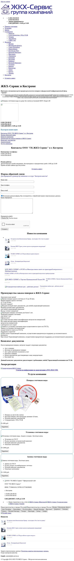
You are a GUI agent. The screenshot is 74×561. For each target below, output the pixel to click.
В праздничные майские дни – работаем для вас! (51, 286)
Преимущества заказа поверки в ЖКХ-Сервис (16, 138)
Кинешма (11, 57)
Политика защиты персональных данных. (35, 551)
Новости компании (7, 137)
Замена (7, 30)
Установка (8, 28)
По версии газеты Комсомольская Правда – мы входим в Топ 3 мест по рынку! (30, 239)
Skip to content (5, 1)
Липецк (11, 73)
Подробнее (5, 426)
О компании (9, 31)
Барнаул (11, 66)
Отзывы (11, 37)
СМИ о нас (12, 40)
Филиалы (8, 42)
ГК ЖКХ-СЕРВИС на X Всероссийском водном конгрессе (25, 254)
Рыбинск (11, 61)
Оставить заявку (10, 78)
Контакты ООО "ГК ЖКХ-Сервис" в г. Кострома (17, 133)
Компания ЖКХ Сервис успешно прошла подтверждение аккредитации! (28, 246)
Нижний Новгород (14, 52)
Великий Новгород (14, 63)
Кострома (11, 59)
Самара (44, 511)
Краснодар (12, 68)
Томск (10, 70)
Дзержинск (12, 56)
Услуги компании (6, 143)
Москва (10, 44)
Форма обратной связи (8, 135)
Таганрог (11, 64)
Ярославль (11, 54)
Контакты (8, 75)
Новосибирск (12, 49)
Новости (11, 33)
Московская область (15, 45)
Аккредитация (5, 142)
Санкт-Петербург (14, 47)
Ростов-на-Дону (13, 51)
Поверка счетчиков (11, 26)
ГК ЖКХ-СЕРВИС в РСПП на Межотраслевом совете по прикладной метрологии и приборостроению (29, 273)
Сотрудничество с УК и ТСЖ (18, 35)
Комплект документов (8, 140)
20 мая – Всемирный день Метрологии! (20, 261)
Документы (12, 38)
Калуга (10, 71)
